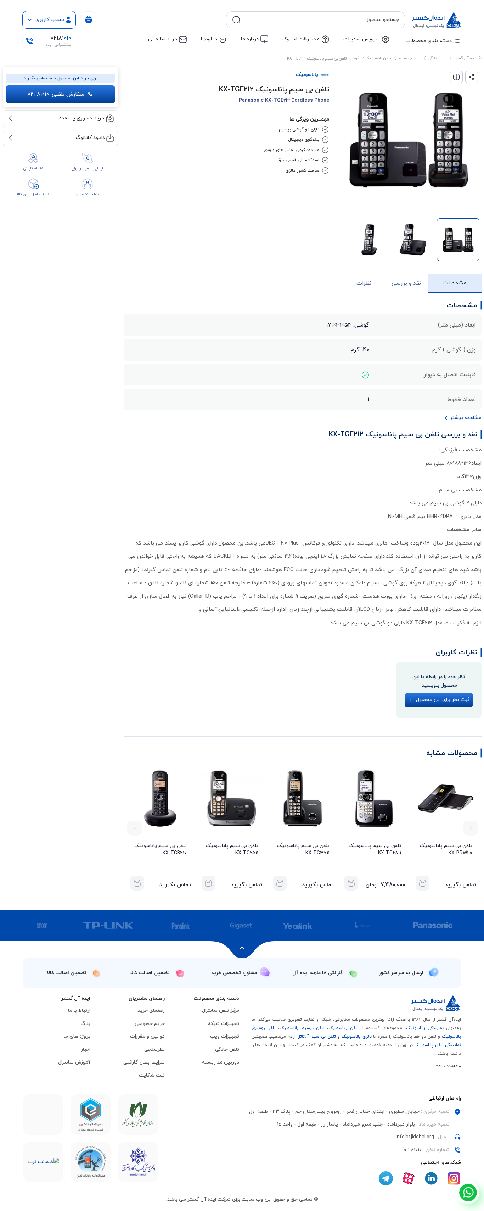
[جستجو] (236, 20)
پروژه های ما (77, 1036)
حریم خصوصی (150, 1023)
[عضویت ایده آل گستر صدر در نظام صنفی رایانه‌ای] (138, 1114)
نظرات (363, 283)
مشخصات (454, 283)
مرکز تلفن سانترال (220, 1010)
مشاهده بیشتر (447, 1066)
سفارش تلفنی (56, 94)
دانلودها (209, 39)
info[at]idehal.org (415, 1137)
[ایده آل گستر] (436, 1003)
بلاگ (85, 1023)
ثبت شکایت (152, 1075)
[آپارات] (408, 1178)
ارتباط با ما (79, 1010)
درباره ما (250, 39)
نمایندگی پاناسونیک (425, 1028)
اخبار (85, 1049)
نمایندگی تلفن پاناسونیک (437, 1045)
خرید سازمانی (162, 39)
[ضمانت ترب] (43, 1162)
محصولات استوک (301, 39)
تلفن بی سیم (409, 58)
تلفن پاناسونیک (343, 1028)
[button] (470, 828)
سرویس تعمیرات (361, 39)
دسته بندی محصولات (428, 41)
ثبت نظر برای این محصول (442, 699)
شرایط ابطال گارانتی (144, 1062)
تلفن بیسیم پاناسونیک (302, 1028)
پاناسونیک (307, 74)
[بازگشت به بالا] (242, 949)
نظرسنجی (154, 1049)
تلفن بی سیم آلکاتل (316, 1036)
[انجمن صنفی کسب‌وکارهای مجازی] (138, 1162)
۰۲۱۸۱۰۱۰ (413, 1149)
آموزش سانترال (74, 1062)
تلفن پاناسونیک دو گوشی (370, 58)
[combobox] (321, 20)
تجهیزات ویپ (224, 1036)
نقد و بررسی (406, 283)
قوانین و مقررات (147, 1036)
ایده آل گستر (466, 58)
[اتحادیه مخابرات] (90, 1162)
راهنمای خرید (151, 1010)
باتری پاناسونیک (357, 1036)
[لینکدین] (431, 1178)
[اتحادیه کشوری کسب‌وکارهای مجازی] (91, 1114)
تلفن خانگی (437, 58)
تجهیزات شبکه (223, 1023)
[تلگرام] (386, 1178)
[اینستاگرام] (454, 1178)
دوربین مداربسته (220, 1062)
